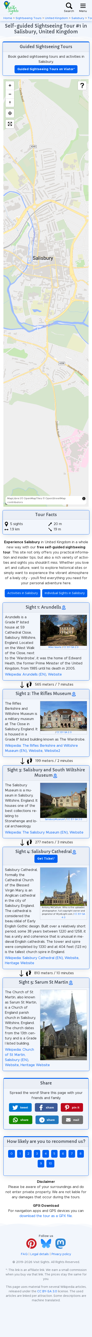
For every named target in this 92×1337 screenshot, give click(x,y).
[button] (20, 1107)
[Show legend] (82, 85)
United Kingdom (56, 18)
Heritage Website (19, 963)
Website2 (52, 751)
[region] (46, 293)
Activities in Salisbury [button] (22, 593)
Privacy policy (61, 1254)
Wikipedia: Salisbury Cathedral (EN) (34, 958)
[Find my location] (10, 113)
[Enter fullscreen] (10, 124)
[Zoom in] (10, 85)
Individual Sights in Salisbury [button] (65, 593)
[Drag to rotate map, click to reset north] (10, 102)
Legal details (39, 1254)
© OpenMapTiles (31, 498)
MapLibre (13, 498)
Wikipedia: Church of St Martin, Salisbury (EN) (19, 1055)
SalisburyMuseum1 (55, 819)
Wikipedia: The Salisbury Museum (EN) (36, 832)
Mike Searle (54, 647)
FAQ (24, 1254)
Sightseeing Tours (29, 18)
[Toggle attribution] (83, 498)
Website (55, 674)
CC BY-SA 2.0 (71, 647)
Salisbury (77, 18)
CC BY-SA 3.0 (74, 819)
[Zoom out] (10, 94)
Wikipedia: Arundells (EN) (25, 674)
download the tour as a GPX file (45, 1216)
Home (7, 18)
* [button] (46, 858)
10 (50, 1163)
